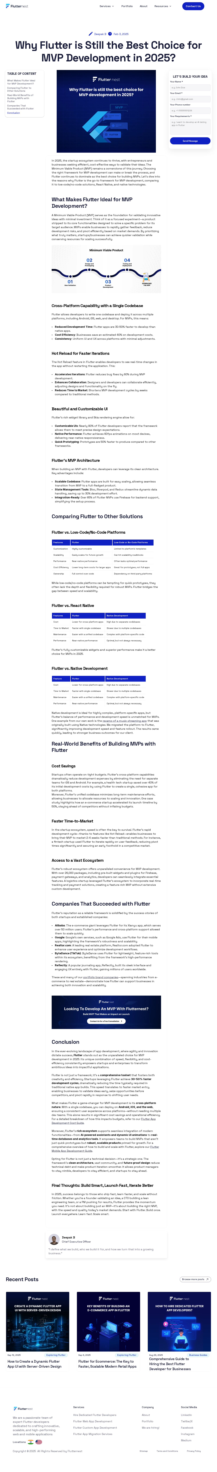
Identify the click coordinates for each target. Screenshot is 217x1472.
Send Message (190, 140)
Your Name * (176, 81)
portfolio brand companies (100, 977)
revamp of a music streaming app (125, 720)
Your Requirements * (181, 116)
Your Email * (176, 93)
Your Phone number (180, 104)
